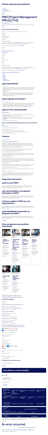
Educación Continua (22, 419)
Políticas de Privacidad (34, 416)
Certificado (4, 8)
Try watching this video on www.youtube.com (10, 427)
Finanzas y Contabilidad (23, 403)
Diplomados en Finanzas (31, 390)
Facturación (33, 412)
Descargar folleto (4, 50)
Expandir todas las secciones (6, 139)
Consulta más (4, 220)
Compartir (3, 12)
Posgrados (4, 408)
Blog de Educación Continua (21, 412)
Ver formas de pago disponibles (20, 45)
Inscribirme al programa (10, 50)
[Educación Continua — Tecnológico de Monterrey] (4, 375)
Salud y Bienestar (30, 403)
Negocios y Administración (15, 403)
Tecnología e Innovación (6, 403)
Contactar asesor (4, 72)
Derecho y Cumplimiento (40, 403)
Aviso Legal (18, 416)
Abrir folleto (4, 365)
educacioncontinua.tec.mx (5, 382)
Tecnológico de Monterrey (15, 419)
